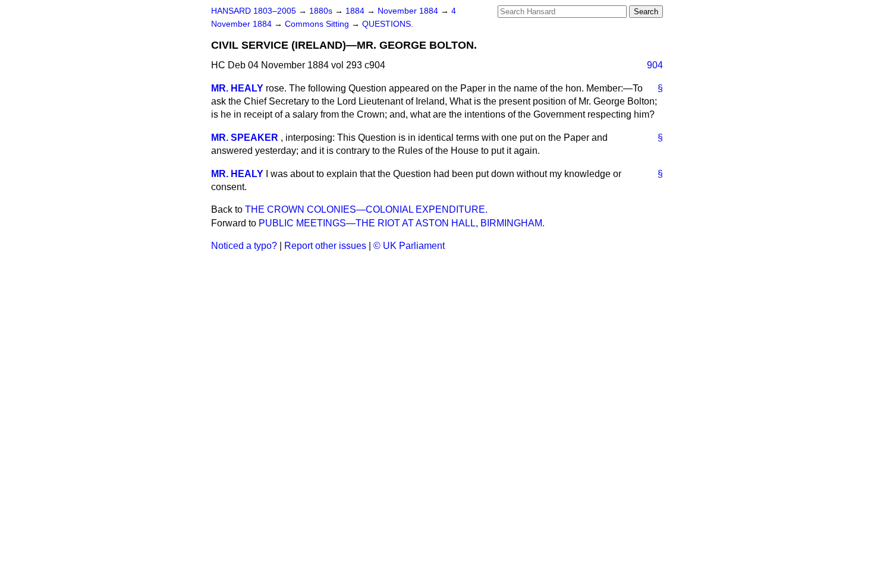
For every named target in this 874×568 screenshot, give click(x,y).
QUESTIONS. (387, 24)
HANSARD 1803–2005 (253, 11)
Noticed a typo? (244, 246)
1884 (356, 11)
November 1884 (409, 11)
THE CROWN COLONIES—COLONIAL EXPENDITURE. (366, 209)
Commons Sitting (318, 24)
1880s (322, 11)
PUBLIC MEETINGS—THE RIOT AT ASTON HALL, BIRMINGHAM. (402, 223)
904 (655, 65)
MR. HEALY (237, 88)
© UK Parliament (409, 246)
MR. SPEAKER (244, 137)
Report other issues (325, 246)
